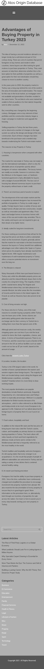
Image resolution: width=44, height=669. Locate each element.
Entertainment (7, 597)
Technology (6, 641)
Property (5, 629)
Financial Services (9, 605)
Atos (5, 44)
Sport (4, 637)
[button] (14, 13)
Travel (4, 645)
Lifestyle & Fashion (9, 617)
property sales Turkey (20, 356)
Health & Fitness (8, 609)
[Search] (39, 529)
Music (4, 625)
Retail (4, 633)
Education (5, 593)
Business (5, 585)
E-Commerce (7, 589)
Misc (4, 621)
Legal (4, 613)
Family (4, 601)
